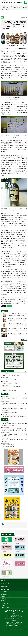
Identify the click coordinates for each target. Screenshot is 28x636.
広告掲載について (5, 596)
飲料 (11, 6)
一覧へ (25, 371)
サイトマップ (4, 605)
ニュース (6, 6)
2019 (14, 6)
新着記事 (3, 580)
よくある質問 (4, 594)
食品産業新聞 (5, 543)
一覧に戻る (24, 339)
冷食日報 (17, 559)
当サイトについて (5, 603)
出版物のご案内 (4, 586)
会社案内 (3, 601)
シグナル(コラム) (5, 583)
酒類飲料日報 (18, 551)
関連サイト (3, 598)
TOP (2, 6)
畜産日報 (17, 543)
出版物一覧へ (7, 346)
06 (17, 6)
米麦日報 (4, 551)
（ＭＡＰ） (18, 616)
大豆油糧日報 (5, 559)
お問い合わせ (4, 592)
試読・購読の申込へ (9, 349)
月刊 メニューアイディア (8, 566)
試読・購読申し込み (5, 589)
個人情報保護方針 (5, 607)
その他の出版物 (6, 576)
